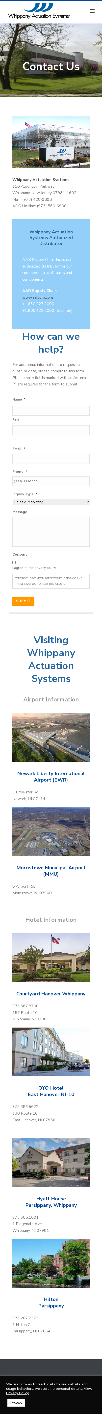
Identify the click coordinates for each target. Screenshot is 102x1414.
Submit (23, 601)
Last (16, 439)
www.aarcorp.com (37, 297)
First (16, 420)
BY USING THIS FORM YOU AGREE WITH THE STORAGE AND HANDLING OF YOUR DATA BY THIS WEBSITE (48, 581)
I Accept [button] (16, 1402)
